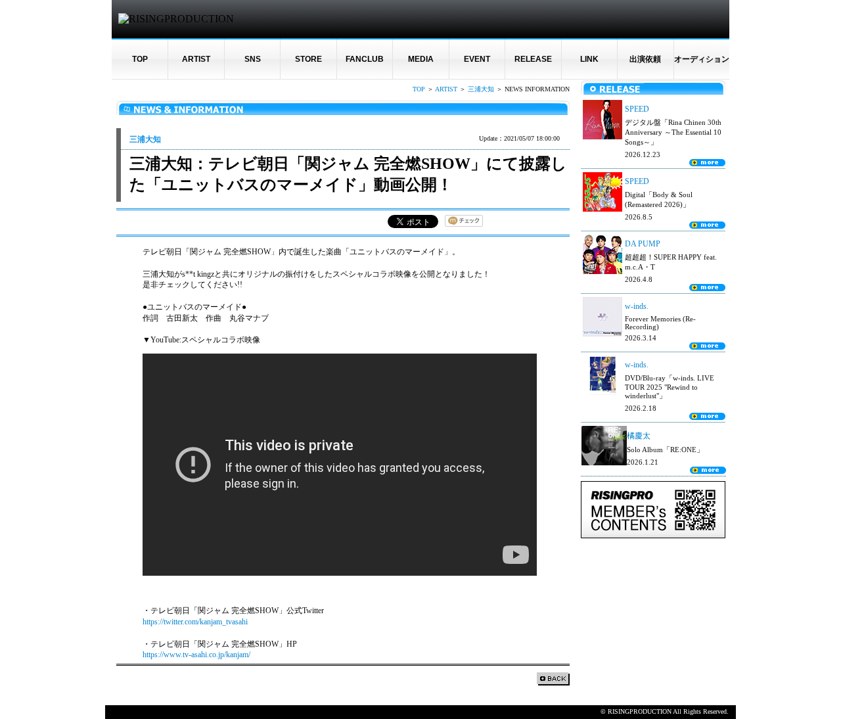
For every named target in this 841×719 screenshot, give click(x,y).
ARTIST (196, 59)
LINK (589, 59)
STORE (308, 59)
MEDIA (421, 59)
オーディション (701, 59)
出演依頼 (645, 59)
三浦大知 (481, 89)
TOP (140, 59)
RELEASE (533, 59)
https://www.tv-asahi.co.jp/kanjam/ (196, 654)
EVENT (477, 59)
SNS (252, 59)
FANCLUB (365, 59)
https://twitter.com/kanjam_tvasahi (195, 621)
